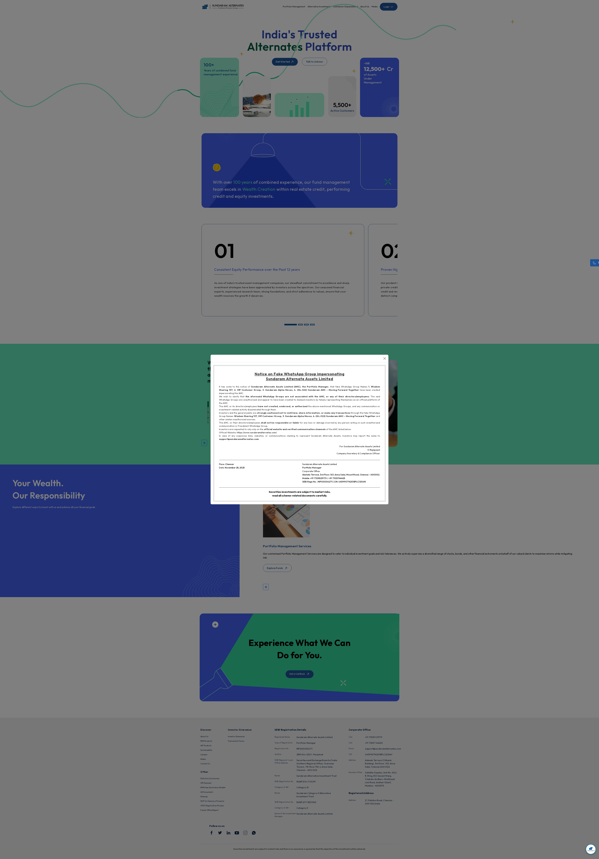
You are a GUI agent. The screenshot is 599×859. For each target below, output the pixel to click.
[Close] (384, 358)
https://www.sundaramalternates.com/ (257, 432)
